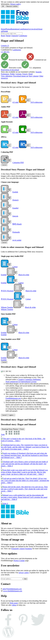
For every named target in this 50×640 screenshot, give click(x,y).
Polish (12, 74)
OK (3, 6)
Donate (5, 31)
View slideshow (7, 76)
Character (14, 36)
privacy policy (24, 573)
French (24, 74)
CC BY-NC (5, 52)
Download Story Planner (10, 429)
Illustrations (14, 29)
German (18, 74)
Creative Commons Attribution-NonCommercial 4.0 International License (23, 380)
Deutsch (15, 200)
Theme (8, 36)
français (15, 216)
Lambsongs (16, 50)
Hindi (30, 74)
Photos (7, 29)
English (15, 192)
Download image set (20, 76)
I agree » (11, 415)
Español (15, 208)
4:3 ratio (15, 102)
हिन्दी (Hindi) (17, 224)
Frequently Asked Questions (21, 549)
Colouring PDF (18, 163)
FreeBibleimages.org (13, 398)
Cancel (4, 165)
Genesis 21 (5, 46)
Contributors (23, 29)
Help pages (14, 603)
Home (3, 29)
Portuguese (5, 74)
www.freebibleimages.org (12, 591)
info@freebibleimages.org (12, 589)
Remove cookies (12, 6)
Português (16, 232)
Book (3, 36)
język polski (16, 240)
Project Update (19, 561)
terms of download (10, 70)
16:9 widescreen (36, 102)
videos (14, 605)
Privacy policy (15, 4)
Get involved (33, 29)
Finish (22, 429)
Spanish (38, 72)
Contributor (23, 36)
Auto (3, 434)
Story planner (34, 76)
